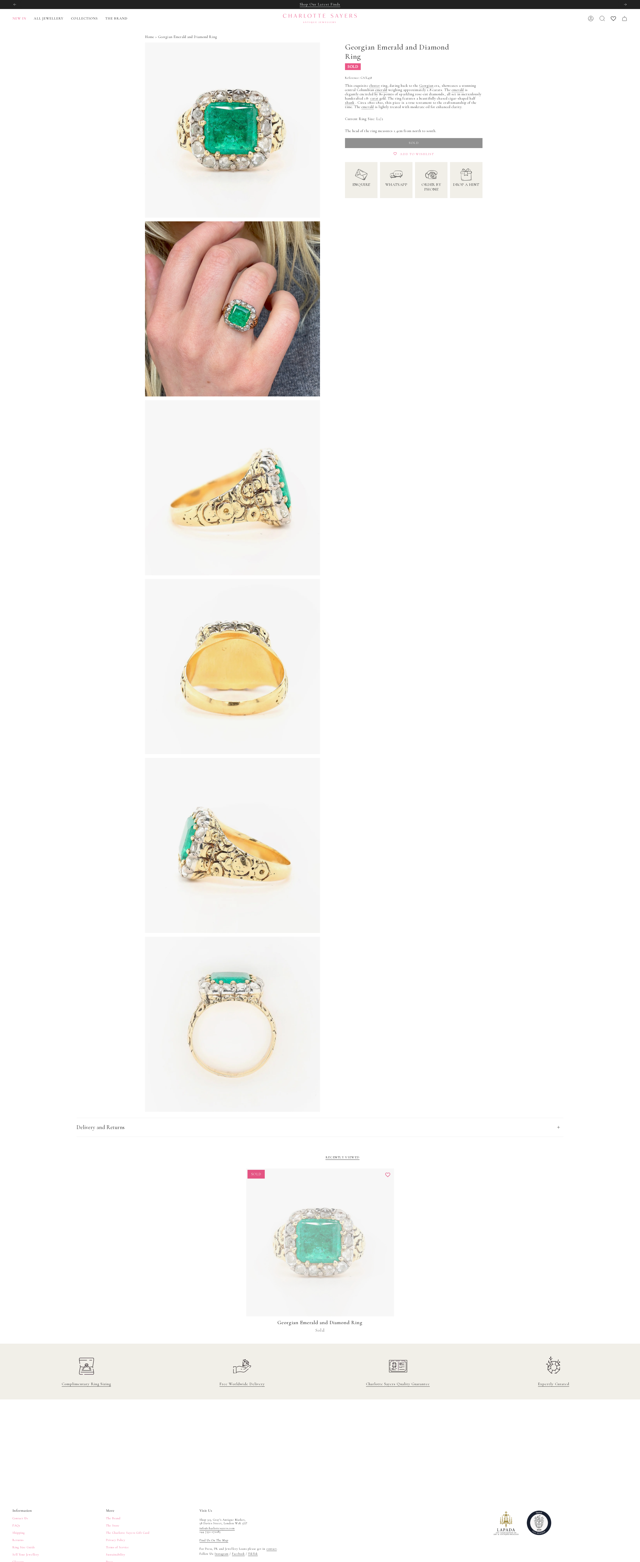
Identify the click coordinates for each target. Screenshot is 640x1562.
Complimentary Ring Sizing (86, 1384)
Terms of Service (117, 1547)
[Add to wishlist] (388, 1175)
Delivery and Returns (100, 1127)
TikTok (253, 1553)
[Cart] (624, 18)
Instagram (221, 1553)
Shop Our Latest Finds (320, 4)
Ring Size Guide (23, 1547)
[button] (48, 19)
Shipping (18, 1532)
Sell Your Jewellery (25, 1554)
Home (149, 37)
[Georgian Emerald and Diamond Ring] (320, 1242)
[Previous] (14, 4)
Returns (18, 1540)
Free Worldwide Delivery (242, 1384)
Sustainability (116, 1554)
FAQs (16, 1525)
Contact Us (20, 1518)
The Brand (113, 1518)
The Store (113, 1525)
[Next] (625, 4)
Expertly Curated (553, 1384)
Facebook (238, 1553)
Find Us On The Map (214, 1540)
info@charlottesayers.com (217, 1528)
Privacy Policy (116, 1540)
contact (271, 1548)
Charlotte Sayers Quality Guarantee (398, 1384)
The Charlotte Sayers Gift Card (128, 1532)
